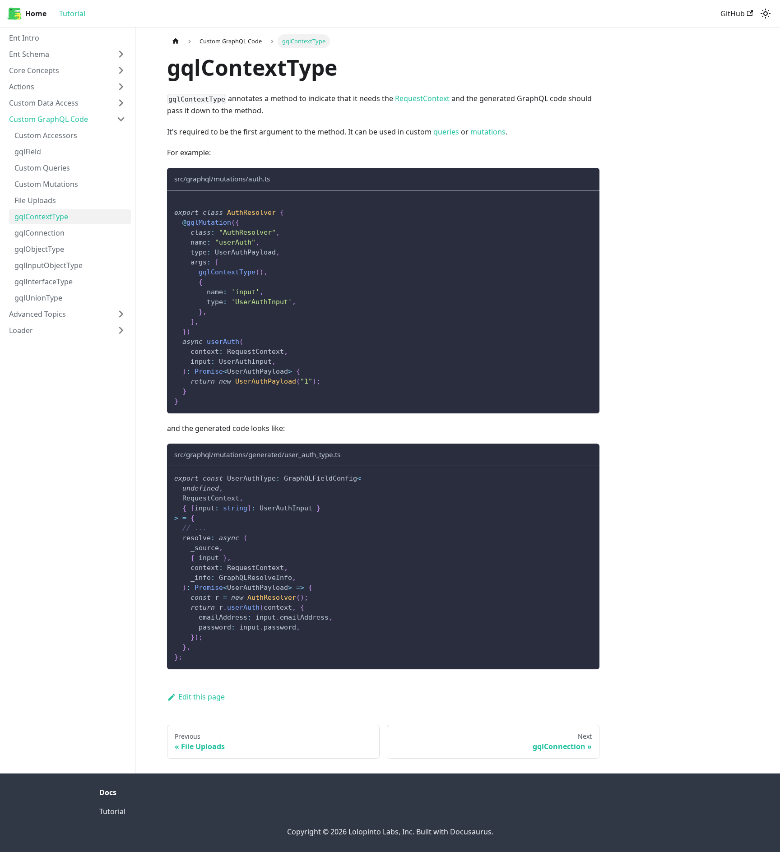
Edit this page (201, 697)
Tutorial (72, 14)
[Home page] (175, 41)
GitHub (732, 14)
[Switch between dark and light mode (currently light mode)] (765, 13)
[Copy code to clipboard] (588, 201)
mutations (488, 132)
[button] (67, 54)
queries (446, 132)
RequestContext (422, 98)
